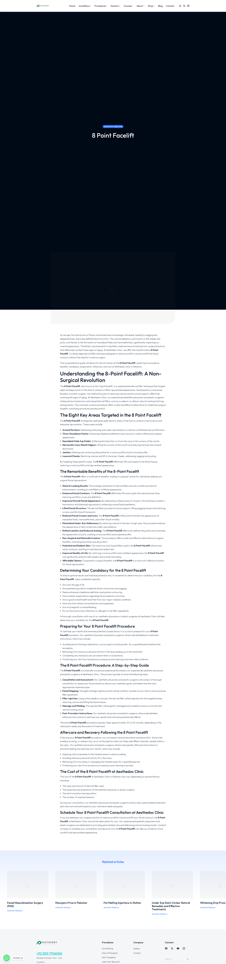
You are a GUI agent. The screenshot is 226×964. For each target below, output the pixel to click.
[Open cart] (188, 6)
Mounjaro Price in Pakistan (71, 902)
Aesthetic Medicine (14, 910)
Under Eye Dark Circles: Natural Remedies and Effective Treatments (171, 906)
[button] (3, 893)
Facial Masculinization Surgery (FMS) (25, 904)
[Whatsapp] (6, 958)
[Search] (188, 959)
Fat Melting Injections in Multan (122, 902)
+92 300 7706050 (49, 953)
